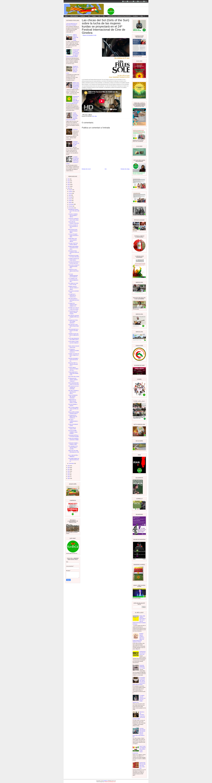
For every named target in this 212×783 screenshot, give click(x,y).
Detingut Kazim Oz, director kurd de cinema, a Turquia (72, 401)
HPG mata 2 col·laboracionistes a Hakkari (73, 421)
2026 (69, 478)
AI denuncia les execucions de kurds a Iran (142, 653)
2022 (69, 471)
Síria (104, 16)
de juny (70, 198)
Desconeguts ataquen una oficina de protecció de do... (73, 460)
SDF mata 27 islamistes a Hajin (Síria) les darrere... (73, 392)
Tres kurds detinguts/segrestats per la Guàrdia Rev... (73, 275)
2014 (69, 180)
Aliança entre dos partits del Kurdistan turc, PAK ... (73, 452)
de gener (70, 189)
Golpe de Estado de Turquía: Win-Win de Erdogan (75, 37)
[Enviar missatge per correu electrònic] (83, 114)
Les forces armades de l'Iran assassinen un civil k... (73, 226)
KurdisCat (82, 16)
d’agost (70, 202)
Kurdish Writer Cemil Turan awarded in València (72, 240)
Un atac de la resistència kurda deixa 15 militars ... (73, 440)
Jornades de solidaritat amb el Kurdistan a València (73, 215)
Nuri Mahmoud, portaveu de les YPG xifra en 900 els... (73, 211)
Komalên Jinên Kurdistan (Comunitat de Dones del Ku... (73, 248)
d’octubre (71, 206)
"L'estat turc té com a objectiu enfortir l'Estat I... (73, 271)
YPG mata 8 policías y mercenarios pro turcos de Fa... (73, 300)
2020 (69, 467)
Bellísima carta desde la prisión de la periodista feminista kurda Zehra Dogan (76, 85)
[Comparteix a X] (88, 115)
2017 (69, 186)
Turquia (94, 16)
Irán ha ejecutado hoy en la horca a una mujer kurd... (73, 330)
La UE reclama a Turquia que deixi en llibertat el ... (73, 343)
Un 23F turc (75, 129)
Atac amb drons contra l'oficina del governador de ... (73, 326)
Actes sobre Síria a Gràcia (73, 376)
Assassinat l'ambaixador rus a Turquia (142, 666)
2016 (69, 184)
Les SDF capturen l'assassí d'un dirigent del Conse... (73, 369)
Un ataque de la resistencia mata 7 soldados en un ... (72, 304)
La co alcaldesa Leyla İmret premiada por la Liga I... (73, 280)
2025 (69, 476)
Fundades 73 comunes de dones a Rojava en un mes (73, 355)
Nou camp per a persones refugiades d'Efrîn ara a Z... (73, 317)
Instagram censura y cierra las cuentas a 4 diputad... (73, 288)
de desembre (71, 463)
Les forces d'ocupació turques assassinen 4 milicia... (73, 235)
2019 (69, 465)
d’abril (70, 195)
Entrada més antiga (125, 169)
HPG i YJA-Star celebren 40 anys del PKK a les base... (73, 409)
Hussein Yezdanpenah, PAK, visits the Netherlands (73, 396)
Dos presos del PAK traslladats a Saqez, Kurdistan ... (73, 432)
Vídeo (141, 16)
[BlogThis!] (86, 115)
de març (70, 193)
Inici (106, 169)
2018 (69, 188)
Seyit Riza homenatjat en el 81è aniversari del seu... (73, 360)
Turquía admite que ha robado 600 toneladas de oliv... (73, 373)
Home (66, 16)
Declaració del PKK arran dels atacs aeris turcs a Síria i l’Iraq (142, 765)
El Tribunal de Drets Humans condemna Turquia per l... (73, 380)
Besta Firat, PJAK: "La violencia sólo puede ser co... (73, 364)
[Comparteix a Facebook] (89, 115)
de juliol (70, 200)
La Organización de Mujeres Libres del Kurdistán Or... (72, 416)
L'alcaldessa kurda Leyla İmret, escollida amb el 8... (73, 335)
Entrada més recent (86, 169)
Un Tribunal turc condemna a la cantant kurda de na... (73, 350)
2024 (69, 474)
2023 (69, 472)
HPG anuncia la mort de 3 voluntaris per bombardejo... (73, 387)
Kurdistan (135, 16)
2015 (69, 182)
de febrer (71, 191)
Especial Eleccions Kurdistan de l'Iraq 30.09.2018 (119, 16)
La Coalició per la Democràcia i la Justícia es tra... (72, 295)
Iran (99, 16)
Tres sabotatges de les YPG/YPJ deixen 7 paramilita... (73, 447)
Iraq (89, 16)
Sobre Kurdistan (74, 16)
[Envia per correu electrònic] (85, 115)
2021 (69, 469)
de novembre (71, 207)
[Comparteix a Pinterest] (91, 115)
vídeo (96, 116)
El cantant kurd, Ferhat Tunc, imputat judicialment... (73, 321)
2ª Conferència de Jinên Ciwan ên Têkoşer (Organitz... (73, 312)
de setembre (71, 204)
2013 (69, 179)
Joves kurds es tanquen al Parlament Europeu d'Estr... (73, 266)
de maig (70, 196)
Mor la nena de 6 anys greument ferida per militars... (73, 231)
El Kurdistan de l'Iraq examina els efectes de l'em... (73, 252)
